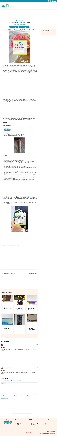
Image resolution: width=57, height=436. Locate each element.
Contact (11, 431)
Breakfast (18, 424)
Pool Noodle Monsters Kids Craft (31, 308)
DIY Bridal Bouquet (46, 32)
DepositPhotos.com (52, 433)
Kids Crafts (33, 424)
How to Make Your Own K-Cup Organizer (7, 308)
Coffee (46, 423)
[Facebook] (48, 1)
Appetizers (19, 423)
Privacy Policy (7, 431)
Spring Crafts (21, 20)
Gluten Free (19, 421)
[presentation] (7, 300)
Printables (50, 5)
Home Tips (33, 421)
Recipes (39, 5)
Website (28, 395)
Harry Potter (47, 421)
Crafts (43, 5)
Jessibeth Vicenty (8, 344)
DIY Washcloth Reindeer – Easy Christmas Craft (19, 308)
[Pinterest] (53, 1)
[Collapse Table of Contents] (54, 30)
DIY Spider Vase (19, 327)
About (35, 5)
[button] (35, 32)
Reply (37, 344)
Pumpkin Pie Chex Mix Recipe (33, 273)
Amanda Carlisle (16, 24)
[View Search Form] (55, 6)
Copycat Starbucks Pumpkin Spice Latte (8, 273)
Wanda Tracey (7, 367)
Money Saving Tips (34, 423)
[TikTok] (55, 1)
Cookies (46, 424)
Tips (46, 5)
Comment (3, 383)
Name (2, 395)
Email (15, 395)
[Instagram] (51, 1)
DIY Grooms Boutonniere (14, 245)
